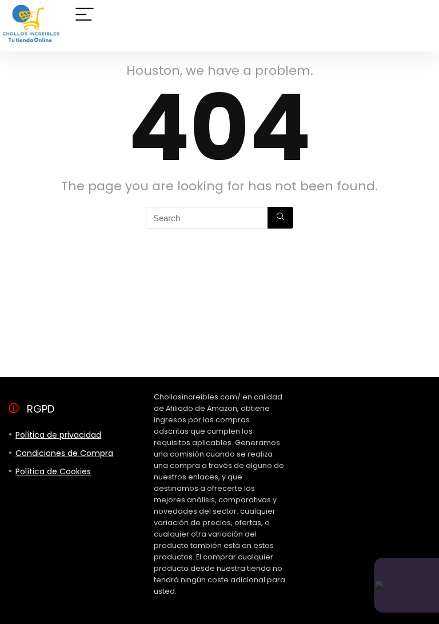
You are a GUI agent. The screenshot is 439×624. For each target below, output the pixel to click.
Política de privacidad (58, 435)
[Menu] (84, 15)
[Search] (280, 218)
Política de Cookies (53, 471)
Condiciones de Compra (64, 453)
